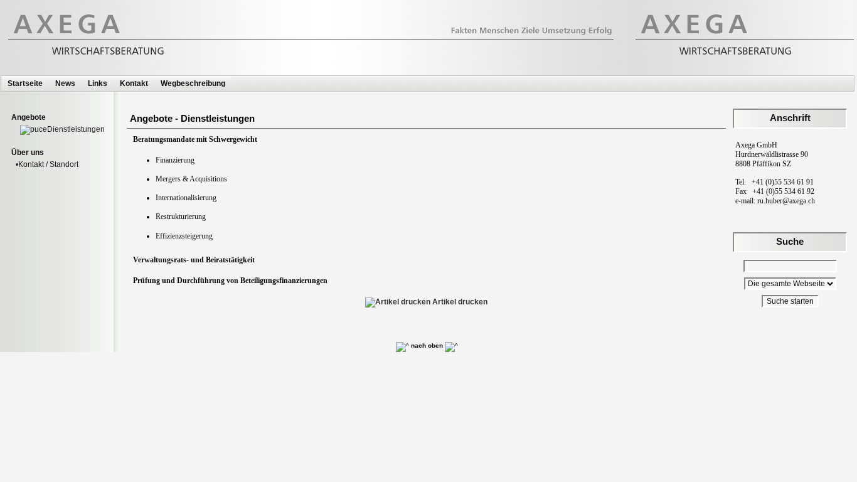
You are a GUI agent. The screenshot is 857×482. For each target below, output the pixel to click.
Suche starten (790, 301)
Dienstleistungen (76, 129)
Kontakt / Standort (48, 164)
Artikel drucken (458, 301)
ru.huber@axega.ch (786, 200)
